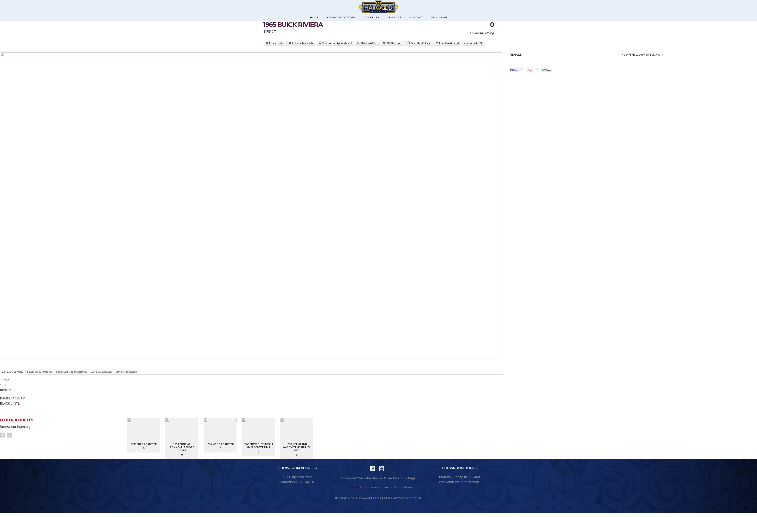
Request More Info (303, 43)
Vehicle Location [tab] (101, 371)
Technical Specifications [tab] (71, 371)
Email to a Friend (449, 43)
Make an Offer (369, 43)
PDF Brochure (394, 43)
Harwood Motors (341, 17)
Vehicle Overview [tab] (12, 371)
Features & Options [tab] (39, 371)
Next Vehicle (470, 43)
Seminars (394, 17)
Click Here (352, 487)
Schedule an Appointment (337, 43)
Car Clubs (371, 17)
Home (314, 17)
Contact (416, 17)
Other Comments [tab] (126, 371)
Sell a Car (439, 17)
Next (9, 435)
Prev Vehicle (276, 43)
